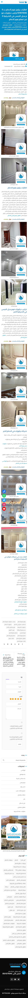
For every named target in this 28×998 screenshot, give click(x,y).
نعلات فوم (11, 638)
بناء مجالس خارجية (20, 778)
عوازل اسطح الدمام (20, 913)
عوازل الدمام (7, 916)
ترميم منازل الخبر (10, 880)
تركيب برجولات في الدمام (20, 613)
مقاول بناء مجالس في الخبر (19, 933)
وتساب (6, 97)
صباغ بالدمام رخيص (21, 900)
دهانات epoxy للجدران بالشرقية (18, 883)
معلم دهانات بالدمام (21, 920)
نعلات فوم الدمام (21, 641)
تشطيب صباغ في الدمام (20, 624)
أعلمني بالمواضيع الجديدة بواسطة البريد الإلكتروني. (15, 738)
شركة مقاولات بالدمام (20, 896)
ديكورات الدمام (8, 624)
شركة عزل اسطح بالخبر (21, 610)
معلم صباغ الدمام (13, 632)
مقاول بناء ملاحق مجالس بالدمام (17, 937)
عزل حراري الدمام (21, 910)
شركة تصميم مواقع (16, 993)
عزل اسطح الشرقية (20, 906)
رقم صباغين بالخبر (11, 627)
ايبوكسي (23, 770)
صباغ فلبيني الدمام (9, 900)
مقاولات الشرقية (21, 923)
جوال (10, 97)
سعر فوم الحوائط (21, 630)
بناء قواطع (22, 774)
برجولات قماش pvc (21, 870)
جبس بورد (22, 786)
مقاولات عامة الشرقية (19, 66)
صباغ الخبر (9, 896)
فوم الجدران (23, 632)
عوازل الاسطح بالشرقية (19, 916)
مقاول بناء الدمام (21, 930)
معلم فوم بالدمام (11, 635)
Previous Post (21, 654)
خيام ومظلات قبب (20, 790)
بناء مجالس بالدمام (8, 870)
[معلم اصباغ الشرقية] (4, 504)
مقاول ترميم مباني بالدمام (14, 215)
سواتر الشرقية (22, 890)
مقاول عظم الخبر (21, 943)
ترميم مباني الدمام (21, 880)
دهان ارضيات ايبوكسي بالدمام (18, 886)
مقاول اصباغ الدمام (21, 638)
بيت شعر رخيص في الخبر (19, 876)
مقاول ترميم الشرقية (18, 64)
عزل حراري (10, 906)
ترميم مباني (22, 782)
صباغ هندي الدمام (9, 903)
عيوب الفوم (12, 630)
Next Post (7, 655)
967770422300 (6, 993)
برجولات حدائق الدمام (20, 863)
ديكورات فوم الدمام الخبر (20, 601)
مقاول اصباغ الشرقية (8, 927)
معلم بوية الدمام (23, 94)
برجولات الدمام (8, 860)
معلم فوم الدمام (22, 635)
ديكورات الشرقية (22, 627)
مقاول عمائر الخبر (10, 943)
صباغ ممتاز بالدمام (21, 903)
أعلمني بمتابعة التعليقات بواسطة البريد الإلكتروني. (16, 727)
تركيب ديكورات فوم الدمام (9, 621)
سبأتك (24, 993)
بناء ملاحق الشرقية (21, 873)
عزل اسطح (22, 803)
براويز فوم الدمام (22, 621)
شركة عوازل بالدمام (21, 893)
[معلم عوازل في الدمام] (4, 509)
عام (24, 799)
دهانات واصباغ (21, 795)
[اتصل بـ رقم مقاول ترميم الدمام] (4, 491)
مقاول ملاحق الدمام (20, 947)
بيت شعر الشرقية (9, 873)
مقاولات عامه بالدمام (9, 923)
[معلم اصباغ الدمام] (4, 500)
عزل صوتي (12, 910)
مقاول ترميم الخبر (21, 940)
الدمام (16, 860)
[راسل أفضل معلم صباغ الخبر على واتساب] (4, 496)
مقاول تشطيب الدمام (9, 940)
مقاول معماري (21, 807)
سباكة (6, 886)
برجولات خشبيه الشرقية (20, 866)
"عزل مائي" (23, 860)
